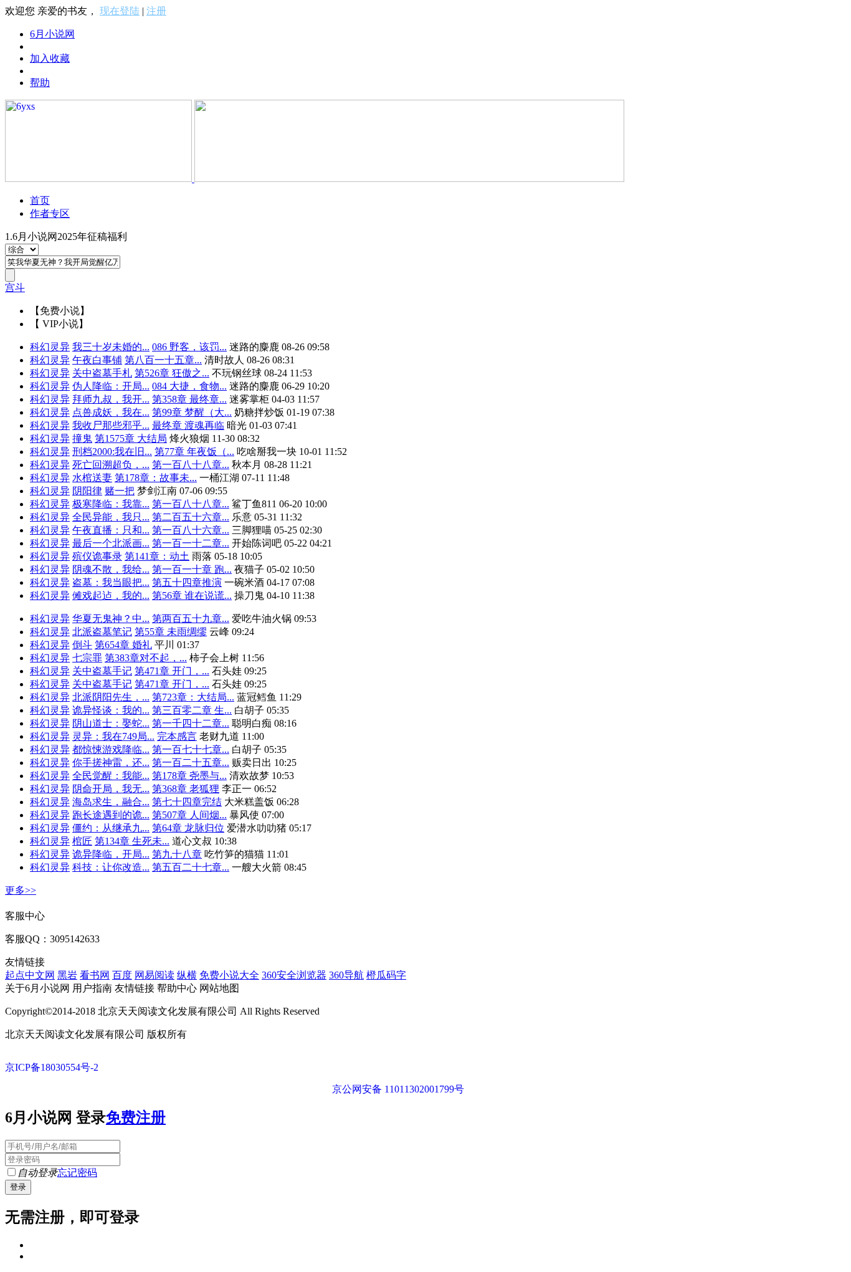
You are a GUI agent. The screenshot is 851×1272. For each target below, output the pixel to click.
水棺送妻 (92, 477)
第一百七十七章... (190, 749)
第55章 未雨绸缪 (171, 631)
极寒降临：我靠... (111, 504)
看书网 (95, 975)
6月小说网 (52, 34)
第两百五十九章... (190, 618)
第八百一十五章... (163, 360)
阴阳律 (87, 490)
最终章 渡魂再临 (188, 425)
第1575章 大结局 (131, 438)
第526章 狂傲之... (172, 373)
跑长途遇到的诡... (111, 815)
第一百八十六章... (190, 530)
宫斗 (15, 287)
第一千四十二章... (190, 723)
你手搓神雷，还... (111, 762)
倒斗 (82, 644)
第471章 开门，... (172, 671)
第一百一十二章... (190, 543)
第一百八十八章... (190, 464)
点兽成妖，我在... (111, 412)
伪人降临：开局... (111, 386)
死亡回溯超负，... (111, 464)
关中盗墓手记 (102, 671)
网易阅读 (154, 975)
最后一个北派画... (111, 543)
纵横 (187, 975)
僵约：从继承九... (111, 828)
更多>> (20, 890)
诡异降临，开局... (111, 854)
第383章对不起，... (146, 658)
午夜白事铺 (97, 360)
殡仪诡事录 (97, 556)
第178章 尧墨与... (189, 775)
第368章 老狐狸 (185, 788)
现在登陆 (120, 11)
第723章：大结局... (193, 697)
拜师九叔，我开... (111, 399)
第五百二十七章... (190, 867)
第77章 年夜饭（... (194, 451)
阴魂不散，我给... (111, 569)
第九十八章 (177, 854)
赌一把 (120, 490)
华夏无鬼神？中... (111, 618)
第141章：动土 (157, 556)
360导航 (346, 975)
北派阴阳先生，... (111, 697)
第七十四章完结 (187, 801)
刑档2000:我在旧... (112, 451)
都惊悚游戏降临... (111, 749)
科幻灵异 (50, 347)
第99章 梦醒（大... (192, 412)
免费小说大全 (229, 975)
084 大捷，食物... (189, 386)
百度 (122, 975)
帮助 (40, 82)
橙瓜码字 (386, 975)
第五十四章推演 (187, 582)
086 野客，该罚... (189, 347)
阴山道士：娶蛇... (111, 723)
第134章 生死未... (132, 841)
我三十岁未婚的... (111, 347)
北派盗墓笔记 (102, 631)
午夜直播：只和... (111, 530)
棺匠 (82, 841)
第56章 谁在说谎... (192, 595)
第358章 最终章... (189, 399)
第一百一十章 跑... (192, 569)
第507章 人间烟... (189, 815)
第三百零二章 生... (192, 710)
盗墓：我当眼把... (111, 582)
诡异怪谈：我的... (111, 710)
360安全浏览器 (294, 975)
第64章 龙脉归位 (188, 828)
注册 (156, 11)
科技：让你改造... (111, 867)
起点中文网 (30, 975)
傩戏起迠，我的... (111, 595)
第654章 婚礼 (123, 644)
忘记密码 (77, 1172)
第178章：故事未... (156, 477)
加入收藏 (50, 58)
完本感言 (177, 736)
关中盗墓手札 (102, 373)
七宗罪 (87, 658)
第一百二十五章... (190, 762)
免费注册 (136, 1117)
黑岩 (67, 975)
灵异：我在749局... (113, 736)
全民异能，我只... (111, 517)
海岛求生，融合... (111, 801)
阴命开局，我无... (111, 788)
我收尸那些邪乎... (111, 425)
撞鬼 (82, 438)
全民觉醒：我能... (111, 775)
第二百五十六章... (190, 517)
